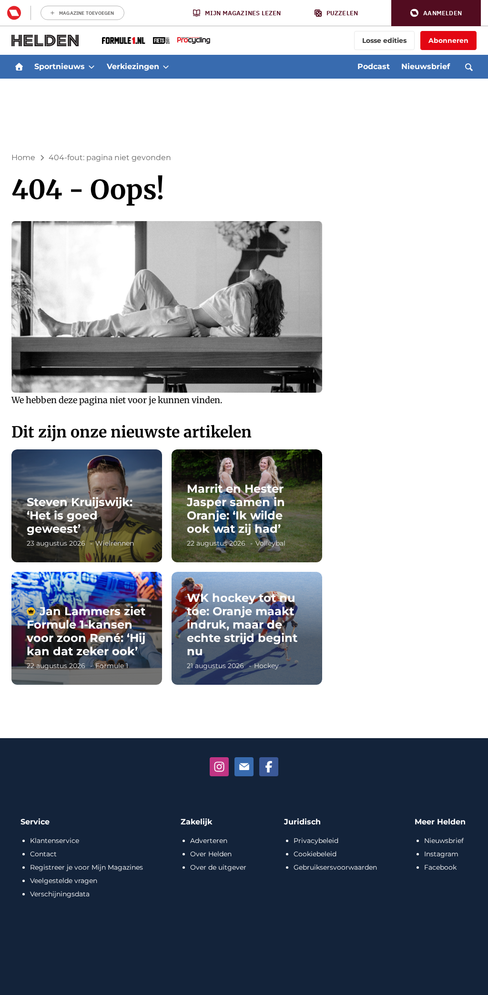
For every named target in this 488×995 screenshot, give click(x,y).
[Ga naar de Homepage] (45, 40)
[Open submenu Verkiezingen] (166, 66)
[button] (436, 13)
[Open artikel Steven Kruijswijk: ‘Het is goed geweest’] (86, 505)
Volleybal (270, 543)
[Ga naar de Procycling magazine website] (193, 40)
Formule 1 (111, 665)
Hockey (266, 665)
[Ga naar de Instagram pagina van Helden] (219, 766)
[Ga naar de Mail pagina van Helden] (244, 766)
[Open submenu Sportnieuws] (91, 66)
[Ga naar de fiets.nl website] (161, 40)
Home (23, 157)
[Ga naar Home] (19, 66)
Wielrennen (114, 543)
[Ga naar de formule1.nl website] (123, 40)
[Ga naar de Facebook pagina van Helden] (268, 766)
